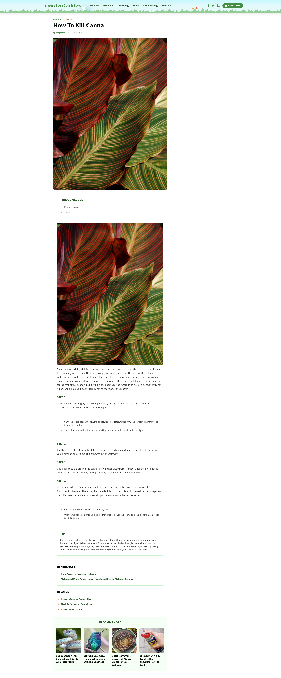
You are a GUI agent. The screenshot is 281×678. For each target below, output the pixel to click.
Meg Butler (60, 33)
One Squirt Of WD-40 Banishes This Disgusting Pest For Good (149, 660)
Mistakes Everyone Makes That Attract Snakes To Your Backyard (121, 660)
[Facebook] (208, 5)
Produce (108, 5)
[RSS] (218, 5)
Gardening (123, 5)
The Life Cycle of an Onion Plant (77, 604)
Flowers (94, 5)
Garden (57, 19)
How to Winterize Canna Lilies (76, 599)
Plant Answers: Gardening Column (78, 574)
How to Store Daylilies (72, 609)
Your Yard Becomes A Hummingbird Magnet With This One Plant (95, 659)
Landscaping (150, 5)
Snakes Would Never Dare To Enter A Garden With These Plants (67, 659)
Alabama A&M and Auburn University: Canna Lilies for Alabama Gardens (97, 579)
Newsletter (234, 5)
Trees (136, 5)
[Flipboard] (213, 5)
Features (167, 5)
